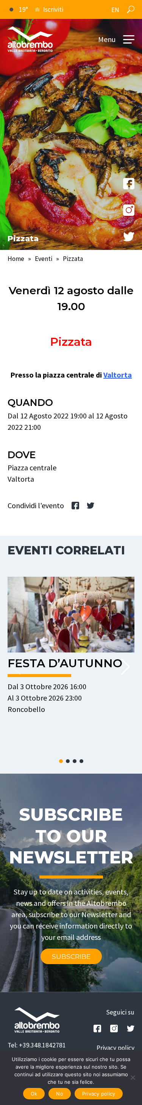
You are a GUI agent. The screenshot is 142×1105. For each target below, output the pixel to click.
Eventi (43, 258)
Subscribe (71, 956)
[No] (132, 1077)
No (59, 1094)
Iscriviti (53, 9)
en (115, 10)
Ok (34, 1094)
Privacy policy (115, 1048)
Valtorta (117, 374)
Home (16, 258)
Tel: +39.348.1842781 (37, 1045)
